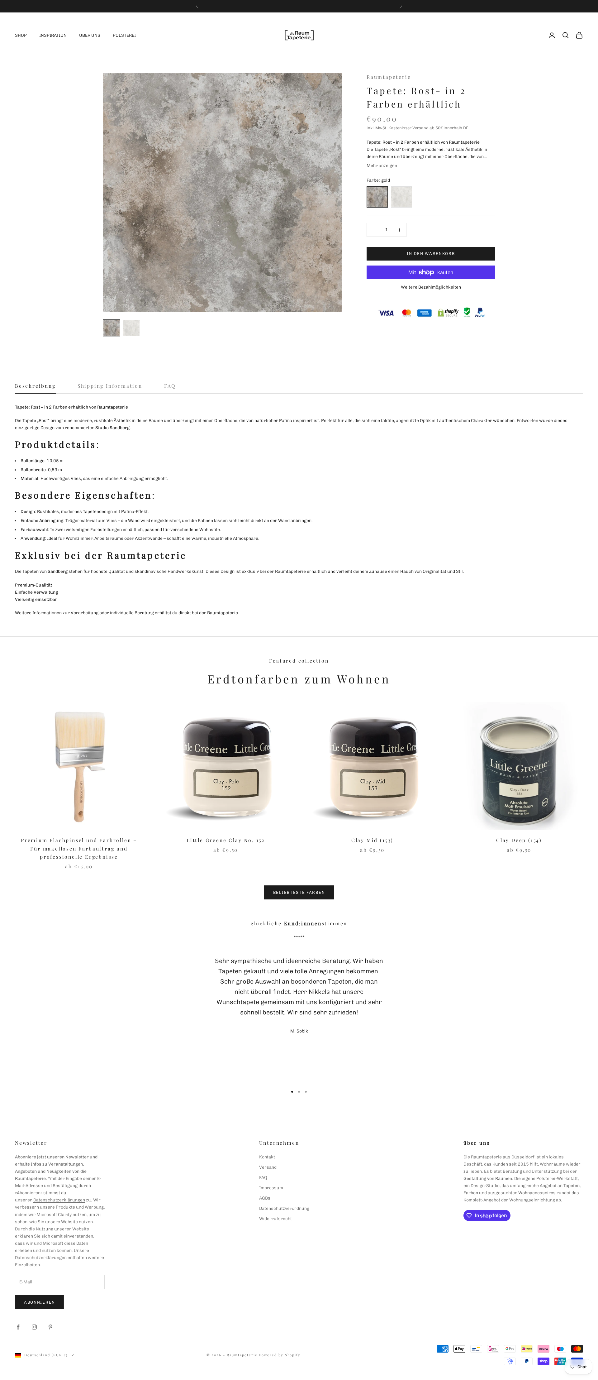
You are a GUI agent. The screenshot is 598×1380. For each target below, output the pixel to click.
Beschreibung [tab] (35, 385)
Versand (268, 1167)
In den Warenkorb (431, 254)
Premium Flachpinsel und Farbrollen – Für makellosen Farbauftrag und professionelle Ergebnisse (79, 848)
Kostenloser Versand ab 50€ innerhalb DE (428, 128)
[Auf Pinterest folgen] (50, 1327)
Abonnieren (39, 1302)
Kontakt (267, 1157)
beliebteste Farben (299, 892)
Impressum (271, 1188)
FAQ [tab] (170, 385)
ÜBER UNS (89, 35)
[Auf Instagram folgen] (34, 1327)
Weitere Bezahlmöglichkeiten (431, 287)
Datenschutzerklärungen (59, 1200)
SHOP (21, 35)
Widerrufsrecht (275, 1218)
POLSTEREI (124, 35)
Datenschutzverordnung (284, 1208)
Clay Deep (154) (519, 840)
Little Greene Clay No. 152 (226, 840)
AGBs (264, 1198)
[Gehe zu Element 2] (131, 328)
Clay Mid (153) (372, 840)
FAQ (263, 1177)
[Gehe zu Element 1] (111, 328)
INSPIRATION (53, 35)
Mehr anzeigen (382, 165)
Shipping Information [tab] (110, 385)
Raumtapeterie (389, 77)
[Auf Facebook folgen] (18, 1327)
